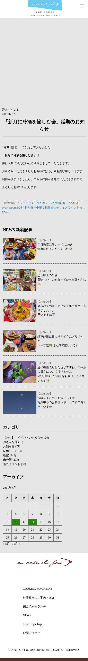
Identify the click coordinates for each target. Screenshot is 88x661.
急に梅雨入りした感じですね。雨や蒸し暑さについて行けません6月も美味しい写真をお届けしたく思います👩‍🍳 (61, 372)
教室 (6, 455)
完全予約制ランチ (34, 606)
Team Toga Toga (32, 624)
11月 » (16, 543)
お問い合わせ (31, 632)
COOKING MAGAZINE (37, 588)
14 (32, 521)
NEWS (27, 615)
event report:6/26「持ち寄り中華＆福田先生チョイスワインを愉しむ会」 (43, 207)
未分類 (7, 459)
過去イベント (10, 109)
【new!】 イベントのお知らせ (23, 437)
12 (15, 521)
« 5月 (6, 543)
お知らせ (9, 446)
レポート (9, 450)
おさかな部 (10, 442)
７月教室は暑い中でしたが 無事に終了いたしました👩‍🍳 (55, 244)
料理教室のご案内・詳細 (38, 597)
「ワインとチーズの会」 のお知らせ (34, 203)
